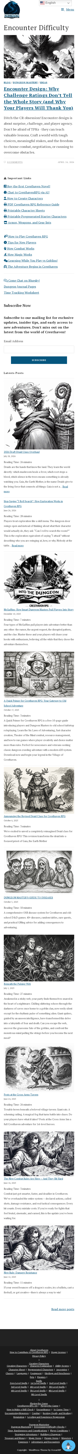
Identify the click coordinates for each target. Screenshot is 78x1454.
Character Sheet (17, 1369)
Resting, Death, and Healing (57, 1413)
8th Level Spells (57, 1390)
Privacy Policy (39, 1356)
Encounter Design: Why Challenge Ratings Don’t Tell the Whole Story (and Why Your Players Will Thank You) (38, 98)
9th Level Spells (39, 1394)
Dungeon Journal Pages (20, 286)
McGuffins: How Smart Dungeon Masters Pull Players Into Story (39, 609)
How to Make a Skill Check (20, 1409)
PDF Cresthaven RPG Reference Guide (33, 204)
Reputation (18, 1417)
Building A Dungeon (51, 1434)
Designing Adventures (26, 1434)
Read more (18, 545)
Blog (7, 82)
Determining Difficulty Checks (49, 1426)
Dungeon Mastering (39, 1424)
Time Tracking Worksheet (21, 292)
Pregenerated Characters (40, 1369)
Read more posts (62, 1309)
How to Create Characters (24, 198)
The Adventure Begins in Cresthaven (32, 266)
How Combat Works (20, 248)
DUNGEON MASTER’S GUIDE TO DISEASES (28, 897)
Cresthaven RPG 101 (27, 1405)
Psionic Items (51, 1438)
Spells (39, 1380)
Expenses (23, 1441)
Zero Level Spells (18, 1383)
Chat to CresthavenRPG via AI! (28, 192)
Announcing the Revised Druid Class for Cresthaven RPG (35, 816)
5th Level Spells (57, 1386)
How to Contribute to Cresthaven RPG (29, 1352)
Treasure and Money (15, 1438)
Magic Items (35, 1438)
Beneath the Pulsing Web (17, 984)
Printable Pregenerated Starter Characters (36, 216)
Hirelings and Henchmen (57, 1373)
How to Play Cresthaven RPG (28, 236)
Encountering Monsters (17, 1413)
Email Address (13, 341)
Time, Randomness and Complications (27, 1430)
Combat (36, 1413)
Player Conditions (59, 1430)
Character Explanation (41, 1365)
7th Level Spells (38, 1390)
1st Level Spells (38, 1383)
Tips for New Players (21, 242)
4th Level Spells (38, 1386)
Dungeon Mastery (25, 82)
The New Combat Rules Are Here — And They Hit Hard (33, 1178)
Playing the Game (39, 1403)
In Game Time (61, 1409)
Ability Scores (62, 1365)
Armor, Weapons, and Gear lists (29, 222)
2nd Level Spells (57, 1383)
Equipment (36, 1373)
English (50, 2)
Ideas (43, 82)
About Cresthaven (39, 1350)
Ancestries (61, 1369)
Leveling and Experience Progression (46, 1417)
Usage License (58, 1352)
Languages (22, 1373)
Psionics (41, 1377)
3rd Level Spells (19, 1386)
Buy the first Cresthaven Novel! (28, 186)
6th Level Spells (19, 1390)
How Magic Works (19, 254)
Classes (10, 1373)
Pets (32, 1377)
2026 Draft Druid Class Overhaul (22, 452)
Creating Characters (39, 1363)
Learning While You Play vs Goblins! (33, 260)
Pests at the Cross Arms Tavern (21, 1094)
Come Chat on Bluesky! (24, 280)
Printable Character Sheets (26, 210)
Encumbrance (44, 1409)
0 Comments (15, 162)
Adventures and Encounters (45, 1441)
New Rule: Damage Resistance (20, 1272)
